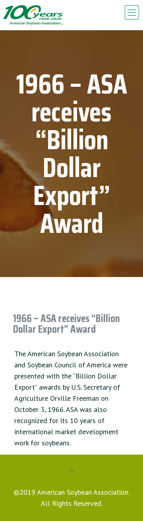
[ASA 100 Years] (33, 15)
